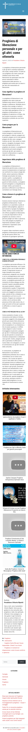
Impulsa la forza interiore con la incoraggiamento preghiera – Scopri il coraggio (13, 702)
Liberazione (8, 640)
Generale (5, 677)
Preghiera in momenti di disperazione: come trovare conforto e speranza (13, 650)
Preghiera (7, 638)
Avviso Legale (17, 729)
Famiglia (5, 674)
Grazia (4, 679)
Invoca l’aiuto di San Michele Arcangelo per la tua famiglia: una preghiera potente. (12, 714)
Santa (4, 684)
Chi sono (9, 729)
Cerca (22, 662)
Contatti (22, 728)
